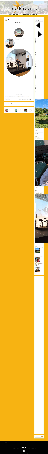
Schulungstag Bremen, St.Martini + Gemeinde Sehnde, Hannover (38, 95)
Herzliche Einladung (7, 99)
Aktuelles (10, 14)
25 (35, 80)
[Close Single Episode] (41, 329)
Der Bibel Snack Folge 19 (38, 378)
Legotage (36, 190)
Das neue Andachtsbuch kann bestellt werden (24, 99)
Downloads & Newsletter (25, 14)
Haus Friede (36, 130)
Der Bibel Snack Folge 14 (38, 392)
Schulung (36, 245)
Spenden (33, 14)
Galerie (17, 14)
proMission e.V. (24, 447)
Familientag (36, 133)
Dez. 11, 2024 (29, 111)
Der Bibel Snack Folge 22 (38, 373)
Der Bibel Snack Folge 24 (38, 367)
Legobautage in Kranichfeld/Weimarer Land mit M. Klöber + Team (39, 82)
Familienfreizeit (37, 131)
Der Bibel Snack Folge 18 (38, 381)
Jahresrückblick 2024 (20, 109)
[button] (43, 14)
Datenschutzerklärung (7, 442)
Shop (30, 14)
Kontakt (37, 14)
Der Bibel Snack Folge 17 (38, 384)
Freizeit (36, 135)
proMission (9, 19)
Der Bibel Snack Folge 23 (38, 370)
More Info (36, 136)
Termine (14, 14)
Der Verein (20, 14)
